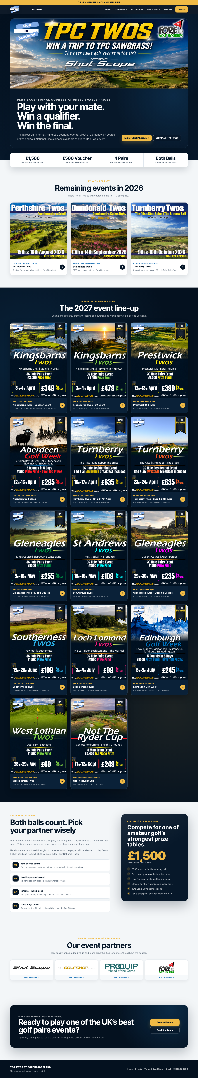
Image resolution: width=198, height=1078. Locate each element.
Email (168, 1069)
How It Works (153, 9)
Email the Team (165, 1030)
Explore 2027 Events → (136, 137)
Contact (182, 9)
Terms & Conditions (153, 1069)
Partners (168, 9)
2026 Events (120, 9)
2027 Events (137, 9)
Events (138, 1069)
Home (107, 9)
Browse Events (165, 1022)
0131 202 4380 (180, 1069)
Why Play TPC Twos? (167, 137)
